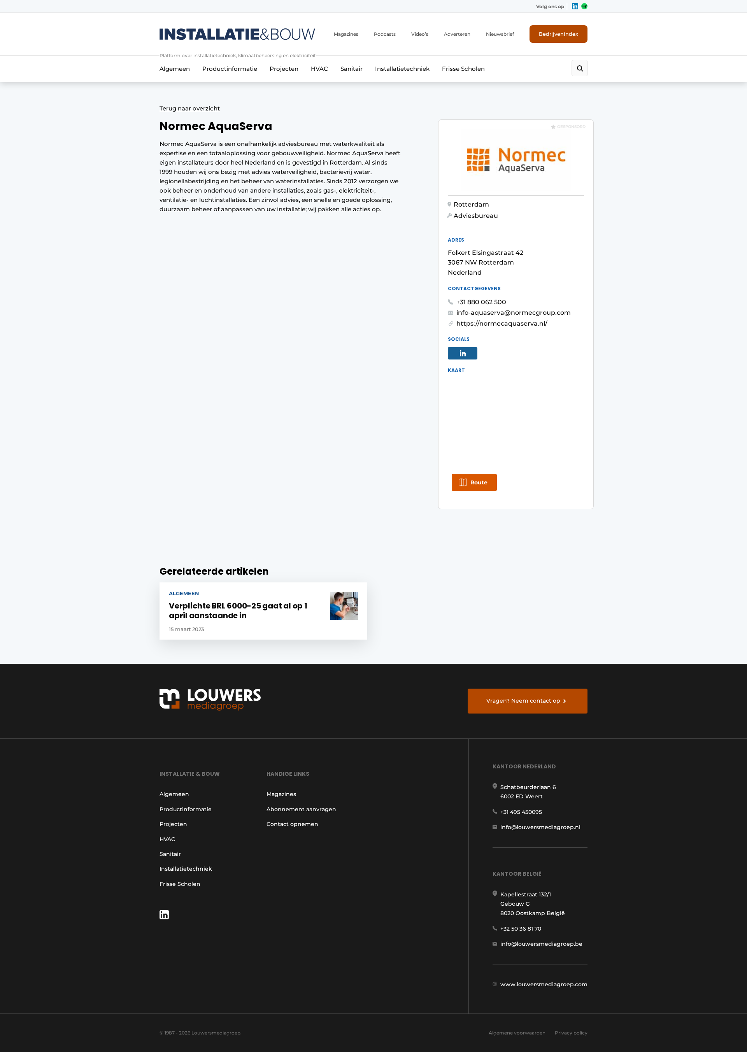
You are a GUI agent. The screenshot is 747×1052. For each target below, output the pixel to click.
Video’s (419, 34)
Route (478, 482)
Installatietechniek (402, 68)
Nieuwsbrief (500, 34)
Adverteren (457, 34)
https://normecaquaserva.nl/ (501, 323)
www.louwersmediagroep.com (543, 984)
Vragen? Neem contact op (523, 700)
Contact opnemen (292, 824)
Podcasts (385, 34)
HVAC (319, 68)
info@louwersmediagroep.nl (540, 827)
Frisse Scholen (463, 68)
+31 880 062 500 (481, 302)
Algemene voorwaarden (517, 1033)
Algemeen (175, 68)
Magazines (346, 34)
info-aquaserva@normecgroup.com (513, 312)
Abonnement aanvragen (301, 809)
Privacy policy (571, 1033)
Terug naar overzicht (190, 108)
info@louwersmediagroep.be (541, 943)
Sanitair (351, 68)
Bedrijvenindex (558, 34)
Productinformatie (229, 68)
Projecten (284, 68)
